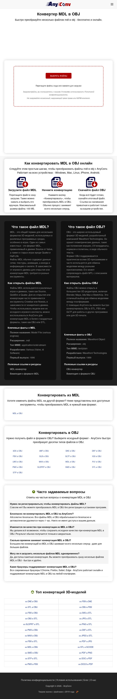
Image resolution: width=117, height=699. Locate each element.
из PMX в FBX (31, 664)
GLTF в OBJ (70, 456)
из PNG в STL (85, 624)
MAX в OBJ (44, 461)
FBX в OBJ (17, 456)
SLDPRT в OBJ (43, 467)
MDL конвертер (18, 369)
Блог (85, 680)
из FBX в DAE (85, 601)
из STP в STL (31, 658)
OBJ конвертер (74, 369)
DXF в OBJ (96, 450)
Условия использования (69, 680)
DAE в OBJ (70, 450)
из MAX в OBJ (31, 635)
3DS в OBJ (17, 450)
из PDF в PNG (85, 652)
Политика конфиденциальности (38, 680)
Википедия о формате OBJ (80, 373)
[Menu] (112, 4)
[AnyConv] (58, 4)
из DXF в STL (85, 629)
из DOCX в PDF (85, 664)
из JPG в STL (85, 618)
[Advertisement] (58, 130)
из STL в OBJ (31, 607)
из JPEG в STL (85, 635)
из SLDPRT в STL (31, 624)
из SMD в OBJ (31, 652)
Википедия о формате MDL (24, 373)
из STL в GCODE (85, 647)
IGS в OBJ (96, 456)
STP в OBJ (17, 472)
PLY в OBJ (96, 461)
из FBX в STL (31, 641)
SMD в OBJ (70, 467)
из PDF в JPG (85, 641)
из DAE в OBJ (31, 601)
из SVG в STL (85, 612)
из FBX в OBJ (31, 612)
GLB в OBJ (44, 456)
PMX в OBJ (17, 467)
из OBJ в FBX (85, 607)
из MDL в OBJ (31, 647)
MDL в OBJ (17, 413)
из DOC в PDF (85, 658)
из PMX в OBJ (31, 629)
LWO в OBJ (17, 461)
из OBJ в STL (31, 618)
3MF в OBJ (44, 450)
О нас (93, 680)
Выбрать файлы (58, 75)
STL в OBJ (96, 467)
